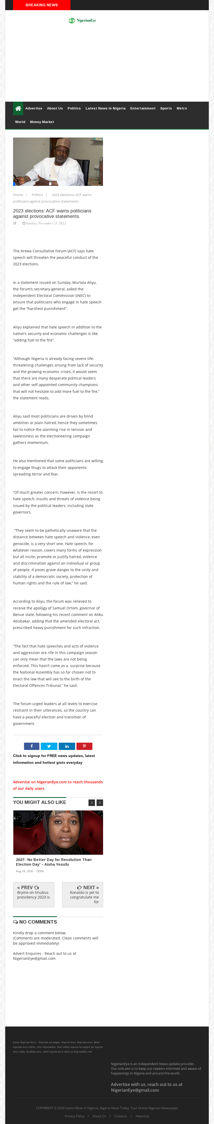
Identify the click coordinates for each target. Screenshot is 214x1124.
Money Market (42, 122)
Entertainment (143, 108)
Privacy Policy (74, 1116)
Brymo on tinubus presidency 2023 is (33, 895)
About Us (55, 108)
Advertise (33, 108)
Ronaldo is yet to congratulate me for (84, 897)
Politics (74, 108)
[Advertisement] (107, 65)
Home (18, 194)
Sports (166, 108)
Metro (182, 108)
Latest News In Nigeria (106, 108)
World (20, 122)
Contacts (120, 1116)
